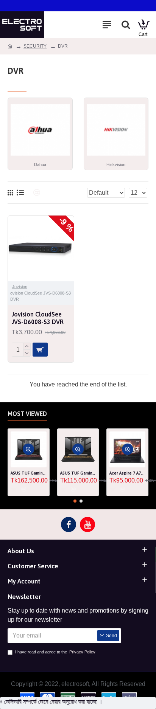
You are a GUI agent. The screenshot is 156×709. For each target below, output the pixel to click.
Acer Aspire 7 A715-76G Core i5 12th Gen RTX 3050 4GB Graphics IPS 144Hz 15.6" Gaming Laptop (127, 473)
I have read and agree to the (55, 652)
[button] (74, 501)
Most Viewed (27, 413)
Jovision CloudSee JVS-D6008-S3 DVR (38, 318)
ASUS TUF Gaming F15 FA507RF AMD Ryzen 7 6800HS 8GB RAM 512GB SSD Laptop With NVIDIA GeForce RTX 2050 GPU (78, 473)
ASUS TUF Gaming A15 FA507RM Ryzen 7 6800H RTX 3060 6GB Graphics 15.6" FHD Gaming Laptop (29, 473)
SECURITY (35, 46)
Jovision (19, 286)
